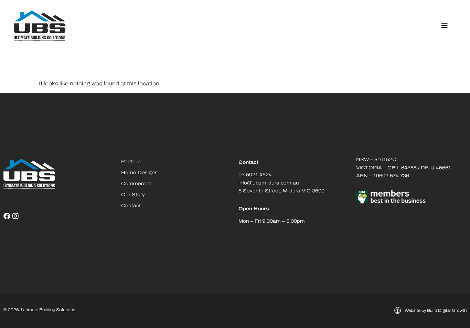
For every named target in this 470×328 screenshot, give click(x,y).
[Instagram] (15, 216)
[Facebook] (6, 216)
